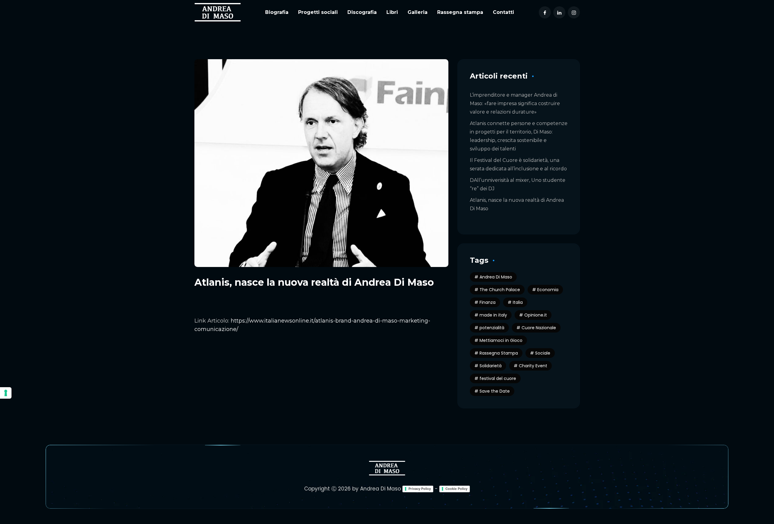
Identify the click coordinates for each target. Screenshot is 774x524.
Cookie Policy (456, 489)
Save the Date (495, 391)
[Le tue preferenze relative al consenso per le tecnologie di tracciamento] (5, 393)
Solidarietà (491, 366)
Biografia (276, 12)
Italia (518, 302)
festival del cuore (498, 378)
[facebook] (545, 12)
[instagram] (574, 12)
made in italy (493, 315)
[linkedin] (559, 12)
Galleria (418, 12)
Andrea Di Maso (496, 277)
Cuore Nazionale (539, 328)
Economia (547, 290)
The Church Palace (500, 290)
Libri (392, 12)
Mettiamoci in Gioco (501, 340)
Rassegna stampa (460, 12)
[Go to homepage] (217, 12)
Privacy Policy (419, 489)
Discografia (362, 12)
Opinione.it (535, 315)
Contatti (503, 12)
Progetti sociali (318, 12)
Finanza (488, 302)
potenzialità (492, 328)
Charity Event (533, 366)
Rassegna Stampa (499, 353)
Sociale (542, 353)
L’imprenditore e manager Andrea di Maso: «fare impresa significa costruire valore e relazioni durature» (515, 103)
